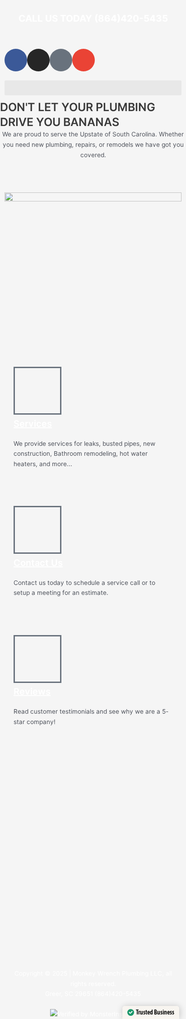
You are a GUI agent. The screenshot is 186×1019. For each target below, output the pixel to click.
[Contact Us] (37, 530)
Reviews (32, 691)
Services (33, 423)
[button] (93, 87)
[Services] (37, 391)
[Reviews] (37, 659)
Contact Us (38, 562)
